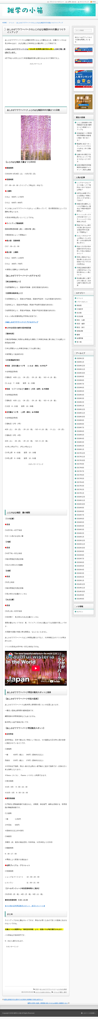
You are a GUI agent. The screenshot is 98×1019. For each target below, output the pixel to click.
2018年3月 (80, 442)
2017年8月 (80, 468)
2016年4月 (80, 526)
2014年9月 (80, 595)
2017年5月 (80, 478)
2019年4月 (80, 395)
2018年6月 (80, 431)
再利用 (79, 305)
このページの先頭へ (89, 1013)
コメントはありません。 (43, 992)
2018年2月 (80, 446)
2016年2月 (80, 533)
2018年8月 (80, 424)
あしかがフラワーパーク (48, 989)
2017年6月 (80, 475)
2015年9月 (80, 551)
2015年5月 (80, 566)
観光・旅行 (63, 992)
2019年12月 (81, 366)
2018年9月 (80, 420)
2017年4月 (80, 482)
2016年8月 (80, 511)
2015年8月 (80, 555)
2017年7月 (80, 471)
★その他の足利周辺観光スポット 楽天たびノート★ (25, 906)
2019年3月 (80, 398)
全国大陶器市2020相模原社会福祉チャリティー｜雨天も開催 (84, 167)
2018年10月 (81, 417)
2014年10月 (81, 591)
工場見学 (80, 309)
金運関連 (80, 338)
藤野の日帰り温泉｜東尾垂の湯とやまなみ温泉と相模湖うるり (48, 1003)
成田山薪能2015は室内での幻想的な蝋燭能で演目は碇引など (23, 999)
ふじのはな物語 (62, 989)
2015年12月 (81, 540)
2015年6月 (80, 562)
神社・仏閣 (81, 320)
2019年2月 (80, 402)
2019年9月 (80, 376)
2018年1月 (80, 449)
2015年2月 (80, 577)
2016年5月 (80, 522)
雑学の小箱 (17, 1013)
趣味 (78, 335)
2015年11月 (81, 544)
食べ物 (79, 342)
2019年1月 (80, 406)
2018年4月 (80, 438)
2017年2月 (80, 489)
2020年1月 (80, 362)
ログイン (80, 612)
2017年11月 (81, 457)
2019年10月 (81, 373)
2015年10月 (81, 548)
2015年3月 (80, 573)
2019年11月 (81, 369)
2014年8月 (80, 599)
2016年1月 (80, 537)
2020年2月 (80, 358)
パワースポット (82, 302)
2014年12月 (81, 584)
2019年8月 (80, 380)
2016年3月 (80, 529)
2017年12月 (81, 453)
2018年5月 (80, 435)
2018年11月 (81, 413)
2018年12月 (81, 409)
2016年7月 (80, 515)
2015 (37, 989)
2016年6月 (80, 519)
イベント (56, 992)
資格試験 (80, 331)
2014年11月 (81, 588)
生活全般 (80, 316)
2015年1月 (80, 580)
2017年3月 (80, 486)
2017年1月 (80, 493)
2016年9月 (80, 508)
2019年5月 (80, 391)
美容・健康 (81, 324)
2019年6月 (80, 387)
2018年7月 (80, 427)
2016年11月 (81, 500)
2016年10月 (81, 504)
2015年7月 (80, 559)
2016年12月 (81, 497)
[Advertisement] (36, 86)
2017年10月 (81, 460)
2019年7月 (80, 384)
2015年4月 (80, 570)
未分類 (79, 313)
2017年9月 (80, 464)
